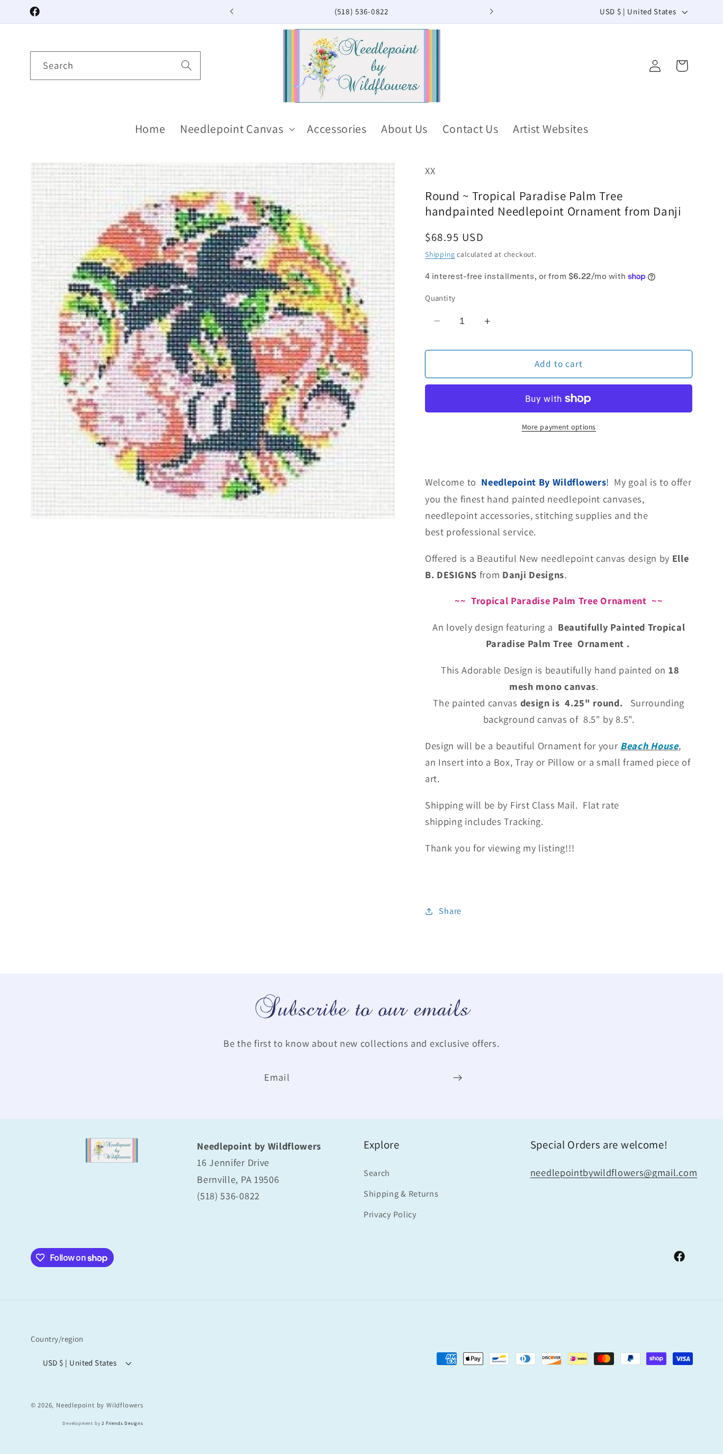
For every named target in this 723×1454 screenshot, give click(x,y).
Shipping (440, 254)
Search (377, 1173)
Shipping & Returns (401, 1193)
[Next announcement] (491, 11)
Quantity (440, 298)
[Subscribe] (457, 1077)
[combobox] (115, 65)
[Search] (186, 65)
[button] (236, 128)
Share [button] (450, 911)
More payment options (559, 427)
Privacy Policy (390, 1214)
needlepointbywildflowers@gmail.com (613, 1172)
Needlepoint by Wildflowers (99, 1405)
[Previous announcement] (231, 11)
